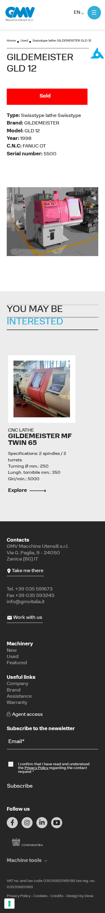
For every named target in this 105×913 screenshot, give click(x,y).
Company (18, 684)
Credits (57, 896)
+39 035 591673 (33, 589)
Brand (13, 690)
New (12, 650)
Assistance (19, 696)
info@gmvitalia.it (25, 602)
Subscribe (20, 786)
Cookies (40, 896)
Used (24, 40)
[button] (27, 861)
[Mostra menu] (94, 12)
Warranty (17, 702)
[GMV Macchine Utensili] (20, 14)
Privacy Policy (36, 768)
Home (11, 40)
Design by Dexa (79, 896)
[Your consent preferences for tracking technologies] (9, 903)
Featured (17, 663)
